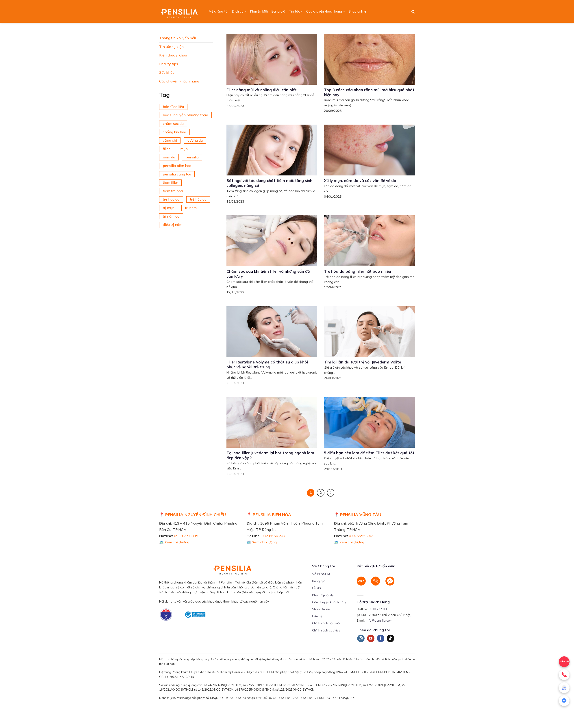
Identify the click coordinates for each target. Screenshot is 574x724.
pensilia (192, 157)
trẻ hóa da (198, 199)
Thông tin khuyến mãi (177, 38)
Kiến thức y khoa (173, 55)
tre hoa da (171, 199)
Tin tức (294, 11)
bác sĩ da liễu (173, 106)
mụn (184, 149)
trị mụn (168, 207)
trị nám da (171, 216)
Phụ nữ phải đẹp (323, 595)
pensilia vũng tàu (177, 174)
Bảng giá (278, 11)
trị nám (191, 207)
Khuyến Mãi (259, 11)
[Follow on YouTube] (370, 638)
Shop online (357, 11)
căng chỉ (170, 140)
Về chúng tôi (218, 11)
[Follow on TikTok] (390, 638)
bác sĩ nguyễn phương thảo (185, 115)
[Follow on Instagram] (361, 638)
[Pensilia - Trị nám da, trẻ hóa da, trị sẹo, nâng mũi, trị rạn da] (180, 11)
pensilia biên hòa (177, 165)
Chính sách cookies (326, 630)
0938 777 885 (186, 536)
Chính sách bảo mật (326, 623)
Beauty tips (168, 64)
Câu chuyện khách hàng (324, 11)
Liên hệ (317, 616)
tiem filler (170, 182)
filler (166, 149)
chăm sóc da (173, 123)
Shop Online (321, 609)
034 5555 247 (361, 536)
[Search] (413, 12)
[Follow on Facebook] (380, 638)
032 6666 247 (273, 536)
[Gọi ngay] (564, 674)
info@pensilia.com (379, 620)
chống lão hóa (174, 132)
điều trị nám (172, 224)
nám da (169, 157)
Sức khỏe (166, 72)
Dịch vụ (238, 11)
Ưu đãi (317, 588)
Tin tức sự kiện (171, 46)
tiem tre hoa (173, 191)
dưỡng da (195, 140)
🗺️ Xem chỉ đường (174, 542)
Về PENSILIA (321, 574)
